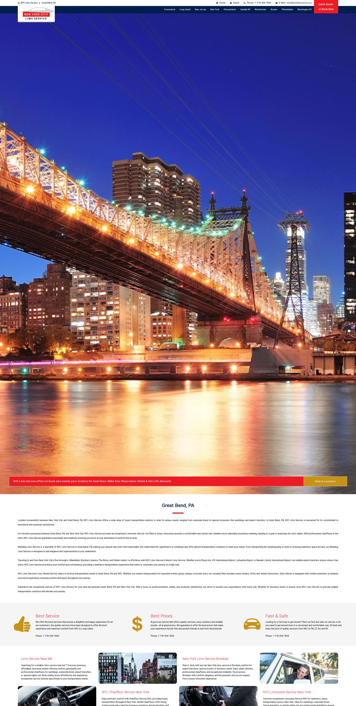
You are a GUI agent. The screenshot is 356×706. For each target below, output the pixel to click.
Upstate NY (245, 9)
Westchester (260, 9)
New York (214, 9)
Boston (274, 9)
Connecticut (169, 9)
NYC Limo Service (29, 3)
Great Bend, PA (49, 3)
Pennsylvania (230, 9)
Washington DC (305, 9)
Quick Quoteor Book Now (326, 7)
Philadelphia (287, 9)
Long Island (185, 9)
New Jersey (200, 9)
